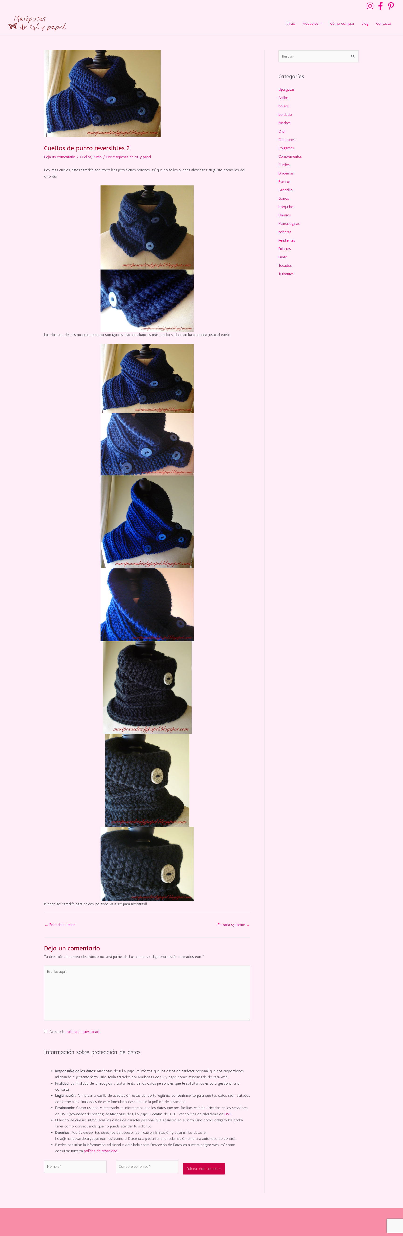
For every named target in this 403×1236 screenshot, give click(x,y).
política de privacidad (82, 1031)
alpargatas (286, 89)
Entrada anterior (60, 924)
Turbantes (286, 274)
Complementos (290, 156)
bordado (285, 114)
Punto (97, 157)
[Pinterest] (391, 6)
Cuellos (85, 157)
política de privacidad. (101, 1151)
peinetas (284, 232)
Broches (284, 123)
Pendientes (286, 240)
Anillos (283, 98)
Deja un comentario (59, 157)
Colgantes (286, 148)
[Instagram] (370, 6)
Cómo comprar (342, 23)
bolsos (283, 106)
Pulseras (284, 248)
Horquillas (285, 207)
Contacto (383, 23)
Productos (310, 23)
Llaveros (284, 215)
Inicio (291, 23)
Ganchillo (285, 190)
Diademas (286, 173)
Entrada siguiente (234, 924)
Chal (281, 131)
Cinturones (286, 139)
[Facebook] (380, 6)
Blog (365, 23)
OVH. (228, 1114)
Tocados (285, 265)
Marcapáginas (289, 223)
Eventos (284, 181)
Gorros (283, 198)
